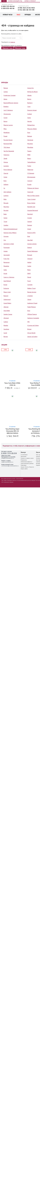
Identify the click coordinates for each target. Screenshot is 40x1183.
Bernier (6, 336)
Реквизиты (24, 460)
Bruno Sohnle (31, 203)
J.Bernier (6, 307)
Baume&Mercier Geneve (11, 103)
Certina (6, 92)
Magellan (6, 266)
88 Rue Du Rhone (32, 92)
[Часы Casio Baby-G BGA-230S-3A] (12, 365)
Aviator (6, 251)
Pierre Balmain (8, 169)
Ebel (28, 236)
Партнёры (23, 465)
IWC (28, 322)
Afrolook (6, 318)
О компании (24, 454)
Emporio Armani (32, 110)
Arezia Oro (30, 88)
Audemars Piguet (32, 303)
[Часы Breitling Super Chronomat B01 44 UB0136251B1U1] (12, 411)
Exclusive (6, 288)
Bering (29, 99)
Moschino (30, 144)
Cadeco (6, 322)
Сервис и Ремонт (30, 1)
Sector (5, 218)
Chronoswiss (7, 114)
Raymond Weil (8, 144)
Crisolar (29, 218)
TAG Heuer (7, 147)
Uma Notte (7, 310)
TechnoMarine (31, 162)
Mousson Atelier (32, 129)
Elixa (28, 310)
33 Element (30, 173)
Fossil (29, 281)
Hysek (5, 273)
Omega (6, 162)
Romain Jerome (31, 292)
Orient (29, 229)
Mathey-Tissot (31, 288)
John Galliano (7, 192)
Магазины (23, 456)
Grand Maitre (7, 303)
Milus (5, 129)
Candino (6, 225)
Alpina (5, 99)
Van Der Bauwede (9, 151)
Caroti (5, 333)
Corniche (29, 284)
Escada (29, 184)
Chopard (29, 259)
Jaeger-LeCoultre (32, 336)
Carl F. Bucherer (8, 110)
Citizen (29, 299)
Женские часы (20, 48)
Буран (5, 284)
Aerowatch (7, 255)
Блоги (26, 467)
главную (12, 42)
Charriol (6, 173)
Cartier (29, 266)
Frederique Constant (9, 95)
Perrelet (6, 210)
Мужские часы (7, 48)
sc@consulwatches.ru (7, 462)
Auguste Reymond (32, 210)
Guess (29, 118)
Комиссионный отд (15, 1)
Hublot (29, 262)
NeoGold (30, 214)
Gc (4, 188)
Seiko (5, 270)
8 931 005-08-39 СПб (26, 10)
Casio (28, 106)
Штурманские (31, 177)
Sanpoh (29, 221)
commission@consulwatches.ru (10, 466)
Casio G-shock (31, 199)
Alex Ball (30, 240)
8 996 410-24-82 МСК (26, 8)
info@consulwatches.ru (7, 458)
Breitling (6, 106)
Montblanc (7, 132)
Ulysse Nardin (31, 333)
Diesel (29, 277)
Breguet (29, 255)
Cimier (5, 177)
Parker (29, 166)
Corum (5, 118)
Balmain (29, 136)
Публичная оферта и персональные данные (27, 462)
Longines (6, 166)
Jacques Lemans (32, 244)
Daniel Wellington (32, 251)
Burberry (30, 103)
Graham (29, 114)
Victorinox (6, 155)
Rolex (29, 270)
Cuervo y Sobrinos (9, 277)
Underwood (7, 299)
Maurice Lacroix (8, 125)
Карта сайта (24, 468)
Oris (5, 240)
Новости (31, 467)
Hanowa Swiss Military (10, 233)
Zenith (5, 158)
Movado (6, 203)
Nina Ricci (6, 207)
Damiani (29, 225)
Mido (5, 199)
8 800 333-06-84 (7, 6)
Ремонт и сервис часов (27, 458)
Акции (22, 467)
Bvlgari (29, 329)
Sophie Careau (8, 314)
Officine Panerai (32, 314)
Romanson (7, 262)
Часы (4, 1)
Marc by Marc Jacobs (33, 195)
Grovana (6, 236)
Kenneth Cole (31, 207)
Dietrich (29, 247)
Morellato (30, 147)
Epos (28, 132)
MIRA (28, 155)
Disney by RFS (31, 233)
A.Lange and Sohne (33, 325)
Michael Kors (31, 125)
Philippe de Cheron (33, 188)
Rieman (6, 88)
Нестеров (30, 140)
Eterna (5, 121)
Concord (29, 181)
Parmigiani (7, 247)
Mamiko (6, 325)
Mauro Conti (7, 292)
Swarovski (30, 192)
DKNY (29, 273)
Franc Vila (6, 259)
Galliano (6, 184)
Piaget (5, 136)
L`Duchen (30, 296)
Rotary (29, 158)
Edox (5, 181)
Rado (5, 214)
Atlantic (29, 95)
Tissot (5, 221)
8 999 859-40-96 (7, 8)
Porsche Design (8, 140)
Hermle (29, 121)
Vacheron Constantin (33, 318)
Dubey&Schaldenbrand (10, 229)
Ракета (29, 151)
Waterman (30, 169)
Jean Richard (7, 281)
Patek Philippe (31, 307)
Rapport (6, 296)
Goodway (6, 329)
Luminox (6, 195)
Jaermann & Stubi (9, 244)
